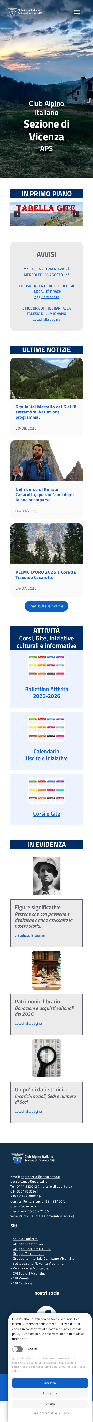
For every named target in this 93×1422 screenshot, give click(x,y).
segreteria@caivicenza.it (40, 1176)
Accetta (50, 1382)
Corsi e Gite (46, 813)
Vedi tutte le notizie (46, 606)
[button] (46, 214)
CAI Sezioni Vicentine (29, 1273)
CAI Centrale (22, 1283)
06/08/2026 (26, 511)
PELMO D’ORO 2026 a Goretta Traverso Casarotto (46, 575)
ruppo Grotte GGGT (30, 1243)
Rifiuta (50, 1404)
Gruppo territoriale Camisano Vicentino (44, 1258)
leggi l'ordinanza (46, 297)
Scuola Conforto (25, 1238)
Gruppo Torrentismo (28, 1253)
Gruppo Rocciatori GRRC (32, 1248)
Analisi (32, 1348)
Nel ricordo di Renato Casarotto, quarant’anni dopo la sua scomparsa (45, 494)
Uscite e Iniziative (47, 758)
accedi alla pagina (46, 319)
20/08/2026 (26, 428)
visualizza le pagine (30, 935)
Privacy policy (50, 1413)
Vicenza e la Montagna (31, 1268)
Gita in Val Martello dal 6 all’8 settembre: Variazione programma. (46, 412)
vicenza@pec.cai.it (32, 1181)
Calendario (46, 751)
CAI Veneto (21, 1278)
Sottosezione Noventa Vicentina (38, 1263)
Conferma (50, 1393)
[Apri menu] (77, 12)
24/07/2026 (26, 588)
